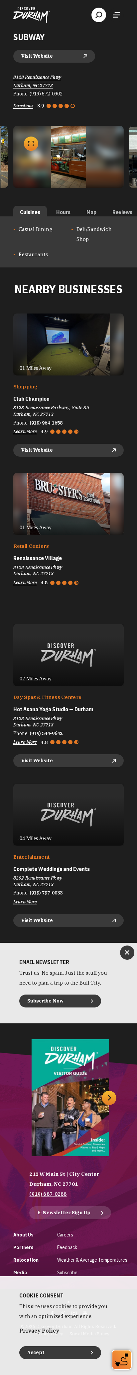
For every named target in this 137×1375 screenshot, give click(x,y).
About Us (23, 1235)
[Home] (31, 15)
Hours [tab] (63, 212)
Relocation (26, 1260)
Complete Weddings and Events (51, 869)
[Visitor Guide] (70, 1097)
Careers (65, 1235)
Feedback (67, 1247)
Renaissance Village (37, 558)
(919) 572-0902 (46, 94)
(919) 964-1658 (46, 423)
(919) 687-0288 (48, 1194)
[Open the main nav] (116, 15)
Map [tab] (91, 212)
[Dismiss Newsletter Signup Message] (127, 952)
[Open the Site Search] (98, 15)
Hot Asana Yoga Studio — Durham (53, 709)
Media (20, 1272)
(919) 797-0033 (46, 893)
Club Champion (31, 398)
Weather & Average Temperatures (92, 1260)
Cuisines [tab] (30, 212)
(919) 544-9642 (46, 733)
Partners (23, 1247)
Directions (23, 106)
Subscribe (67, 1272)
